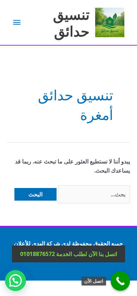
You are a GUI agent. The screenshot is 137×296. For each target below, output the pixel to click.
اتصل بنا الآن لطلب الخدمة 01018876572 (68, 254)
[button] (15, 280)
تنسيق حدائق (71, 22)
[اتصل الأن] (120, 281)
